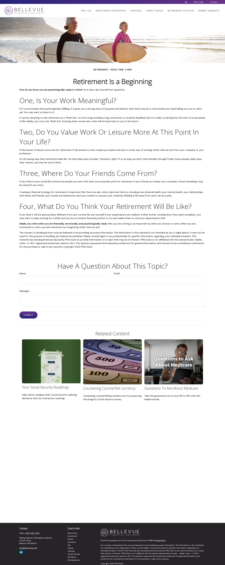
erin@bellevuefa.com (28, 548)
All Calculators (74, 560)
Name (22, 273)
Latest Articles (74, 554)
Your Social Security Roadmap (45, 387)
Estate (70, 539)
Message (24, 291)
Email (117, 273)
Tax (69, 545)
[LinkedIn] (186, 2)
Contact (213, 2)
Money (71, 548)
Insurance (72, 542)
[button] (86, 10)
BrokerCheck (160, 540)
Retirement (72, 533)
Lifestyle (71, 551)
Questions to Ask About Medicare (171, 388)
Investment (72, 536)
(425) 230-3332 (32, 533)
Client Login (198, 2)
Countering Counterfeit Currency (109, 388)
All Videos (72, 557)
